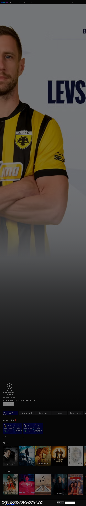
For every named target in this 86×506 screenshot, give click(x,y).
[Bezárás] (84, 502)
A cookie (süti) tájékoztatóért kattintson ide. (15, 504)
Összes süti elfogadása (70, 502)
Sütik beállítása (60, 502)
